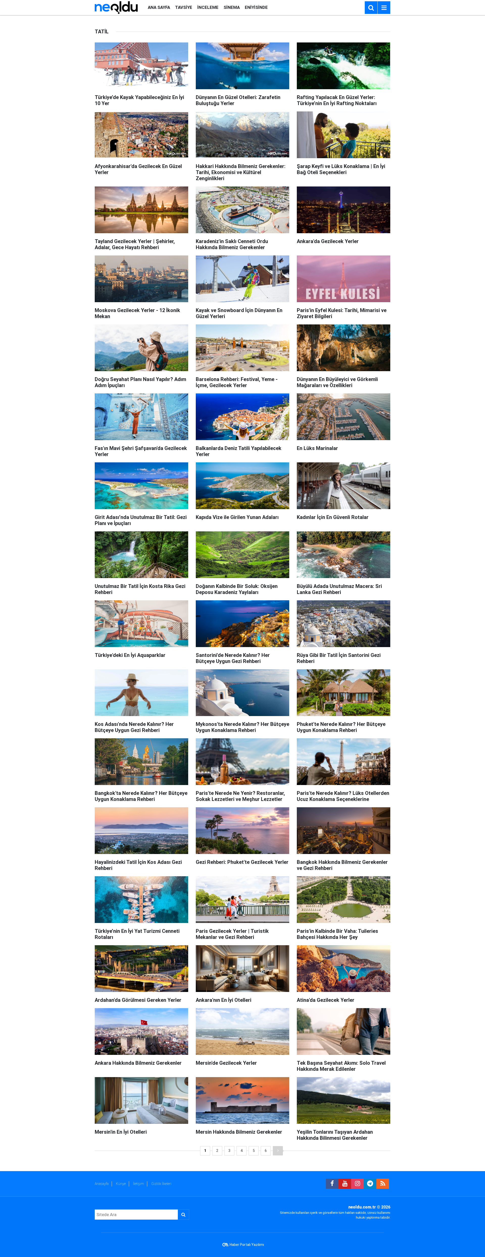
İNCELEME (208, 7)
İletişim (138, 1184)
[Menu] (384, 7)
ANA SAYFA (159, 7)
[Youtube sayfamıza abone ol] (344, 1184)
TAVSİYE (183, 7)
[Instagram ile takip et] (357, 1184)
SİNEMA (232, 7)
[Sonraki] (278, 1150)
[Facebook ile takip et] (332, 1184)
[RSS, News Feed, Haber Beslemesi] (382, 1184)
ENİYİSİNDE (256, 7)
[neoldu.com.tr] (116, 7)
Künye (121, 1184)
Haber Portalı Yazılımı (247, 1245)
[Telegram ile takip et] (370, 1184)
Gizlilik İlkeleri (161, 1184)
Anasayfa (102, 1184)
